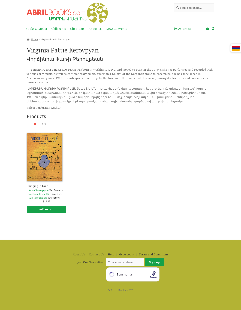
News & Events (116, 29)
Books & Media (36, 29)
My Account (127, 254)
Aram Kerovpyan (38, 190)
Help (111, 254)
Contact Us (96, 254)
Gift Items (77, 29)
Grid (35, 124)
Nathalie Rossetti (38, 194)
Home (34, 39)
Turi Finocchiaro (37, 197)
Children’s (58, 29)
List (30, 124)
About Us (95, 29)
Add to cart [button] (46, 209)
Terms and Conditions (153, 254)
